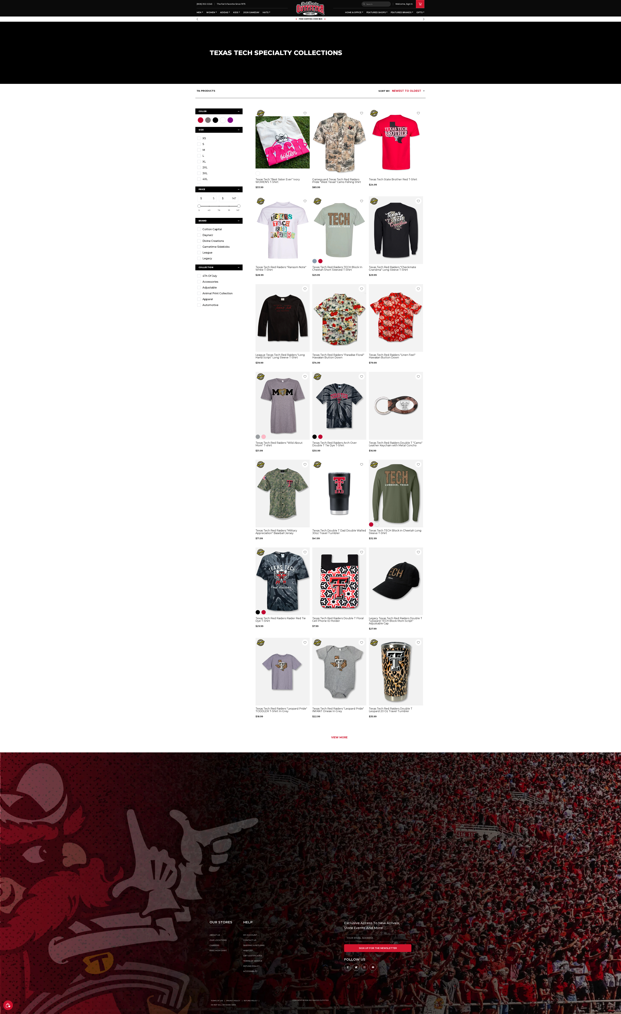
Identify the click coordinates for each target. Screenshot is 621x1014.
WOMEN (211, 12)
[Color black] (314, 436)
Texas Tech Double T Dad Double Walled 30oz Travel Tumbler (339, 532)
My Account (250, 935)
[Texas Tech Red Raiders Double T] (396, 405)
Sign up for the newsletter (378, 948)
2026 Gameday (251, 12)
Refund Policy (250, 1001)
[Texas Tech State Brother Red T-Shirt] (396, 142)
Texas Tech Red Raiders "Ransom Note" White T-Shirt (281, 268)
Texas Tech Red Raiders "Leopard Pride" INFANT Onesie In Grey (338, 710)
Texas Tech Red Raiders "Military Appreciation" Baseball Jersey (276, 532)
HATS (266, 12)
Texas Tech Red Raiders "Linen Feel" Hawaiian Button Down (392, 356)
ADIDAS (224, 12)
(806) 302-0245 (204, 4)
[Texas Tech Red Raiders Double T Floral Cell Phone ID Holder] (339, 581)
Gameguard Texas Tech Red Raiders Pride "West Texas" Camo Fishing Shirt (336, 180)
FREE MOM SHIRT (218, 950)
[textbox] (208, 198)
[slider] (199, 206)
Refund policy (251, 966)
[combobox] (376, 4)
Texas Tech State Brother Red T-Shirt (393, 179)
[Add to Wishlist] (305, 113)
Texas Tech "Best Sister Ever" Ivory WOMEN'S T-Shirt (278, 180)
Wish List (248, 950)
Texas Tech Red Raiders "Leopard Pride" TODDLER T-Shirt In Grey (281, 710)
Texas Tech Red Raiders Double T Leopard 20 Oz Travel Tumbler (390, 710)
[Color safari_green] (377, 524)
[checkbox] (219, 138)
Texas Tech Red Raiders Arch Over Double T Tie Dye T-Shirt (334, 444)
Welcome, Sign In (404, 4)
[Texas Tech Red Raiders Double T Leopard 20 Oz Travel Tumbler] (396, 671)
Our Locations (218, 940)
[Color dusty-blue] (314, 261)
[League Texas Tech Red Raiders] (283, 318)
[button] (197, 19)
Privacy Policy (233, 1001)
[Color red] (320, 261)
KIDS (236, 12)
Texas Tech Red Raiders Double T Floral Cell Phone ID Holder (338, 619)
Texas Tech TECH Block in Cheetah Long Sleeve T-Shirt (395, 532)
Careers (214, 945)
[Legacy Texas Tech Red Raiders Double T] (396, 581)
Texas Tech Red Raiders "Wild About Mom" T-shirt (279, 444)
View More (339, 737)
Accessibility (250, 971)
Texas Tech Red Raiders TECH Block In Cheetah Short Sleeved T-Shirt (337, 268)
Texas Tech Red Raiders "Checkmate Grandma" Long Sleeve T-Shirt (392, 268)
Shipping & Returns (253, 945)
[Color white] (258, 173)
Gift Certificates (252, 955)
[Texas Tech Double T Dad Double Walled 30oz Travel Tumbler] (339, 493)
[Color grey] (258, 436)
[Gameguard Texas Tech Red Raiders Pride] (339, 142)
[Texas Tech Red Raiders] (283, 230)
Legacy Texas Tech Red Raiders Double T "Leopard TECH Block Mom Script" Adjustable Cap (395, 621)
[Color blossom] (263, 436)
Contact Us (249, 940)
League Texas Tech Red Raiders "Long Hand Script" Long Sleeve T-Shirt (280, 356)
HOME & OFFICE (353, 12)
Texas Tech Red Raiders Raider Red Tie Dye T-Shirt (281, 619)
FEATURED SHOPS (376, 12)
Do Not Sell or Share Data (223, 1005)
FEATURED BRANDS (401, 12)
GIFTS (419, 12)
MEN (199, 12)
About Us (215, 935)
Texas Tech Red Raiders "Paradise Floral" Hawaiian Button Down (338, 356)
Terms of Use (217, 1001)
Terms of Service (252, 961)
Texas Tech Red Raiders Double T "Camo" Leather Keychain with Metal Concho (395, 444)
